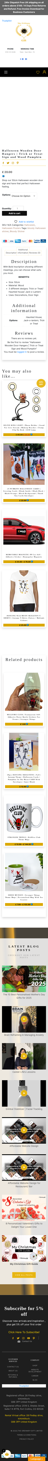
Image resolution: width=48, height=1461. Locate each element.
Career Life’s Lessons (24, 1072)
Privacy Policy (26, 1439)
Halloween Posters (11, 228)
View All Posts (24, 1275)
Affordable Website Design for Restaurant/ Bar (24, 1185)
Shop (35, 1365)
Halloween (29, 225)
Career (35, 1376)
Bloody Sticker (17, 231)
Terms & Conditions (26, 1435)
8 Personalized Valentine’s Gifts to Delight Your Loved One (24, 1225)
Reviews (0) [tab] (34, 252)
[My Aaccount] (44, 72)
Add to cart (14, 213)
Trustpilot (7, 20)
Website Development (35, 1371)
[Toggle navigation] (6, 72)
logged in (22, 352)
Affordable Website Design (24, 1146)
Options (6, 194)
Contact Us (13, 1367)
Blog (35, 1380)
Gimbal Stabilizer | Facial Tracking (24, 1109)
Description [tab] (11, 252)
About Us (13, 1371)
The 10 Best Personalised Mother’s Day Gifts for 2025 (24, 996)
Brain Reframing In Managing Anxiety (24, 1035)
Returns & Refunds (13, 1376)
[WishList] (38, 72)
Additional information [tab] (23, 251)
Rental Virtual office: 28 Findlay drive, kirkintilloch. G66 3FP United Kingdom (24, 1418)
